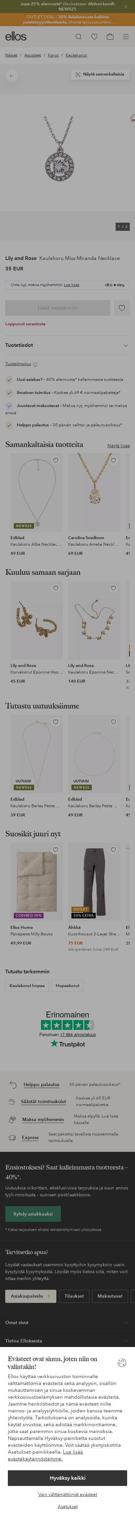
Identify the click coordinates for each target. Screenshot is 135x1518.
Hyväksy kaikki (68, 1478)
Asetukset (68, 1506)
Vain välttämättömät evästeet (67, 1494)
